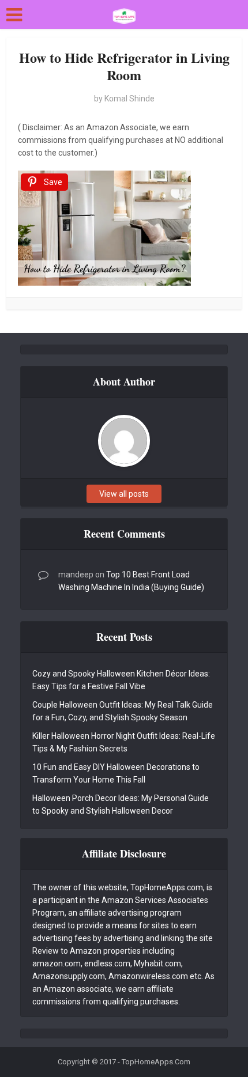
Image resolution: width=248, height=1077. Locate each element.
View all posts (124, 493)
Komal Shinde (129, 98)
